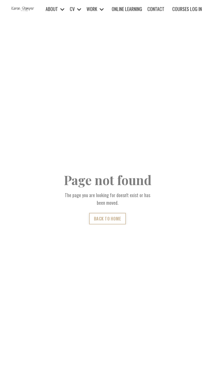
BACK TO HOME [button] (107, 219)
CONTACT (155, 9)
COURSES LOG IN (187, 9)
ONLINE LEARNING (127, 9)
